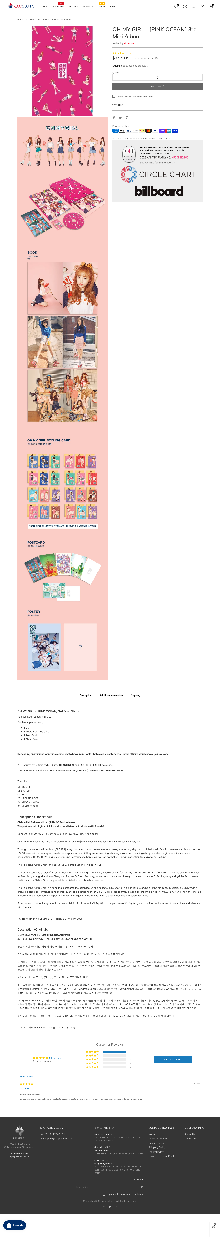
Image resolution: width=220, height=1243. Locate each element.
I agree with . (135, 96)
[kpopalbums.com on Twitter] (110, 1207)
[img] (26, 1084)
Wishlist (119, 105)
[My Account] (202, 6)
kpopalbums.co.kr (19, 1156)
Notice (102, 6)
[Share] (113, 118)
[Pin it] (127, 118)
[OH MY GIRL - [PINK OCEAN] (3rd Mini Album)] (62, 71)
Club (112, 6)
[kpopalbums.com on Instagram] (116, 1207)
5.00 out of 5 (55, 1058)
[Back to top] (213, 1233)
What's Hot (58, 6)
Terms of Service (158, 1138)
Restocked (88, 6)
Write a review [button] (173, 1059)
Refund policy (156, 1151)
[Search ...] (193, 6)
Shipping (117, 65)
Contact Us (191, 1138)
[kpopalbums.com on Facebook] (104, 1207)
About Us (190, 1134)
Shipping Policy (156, 1147)
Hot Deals (74, 6)
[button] (118, 53)
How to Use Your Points (161, 1155)
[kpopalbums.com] (20, 6)
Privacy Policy (156, 1142)
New (45, 6)
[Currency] (185, 6)
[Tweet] (120, 118)
